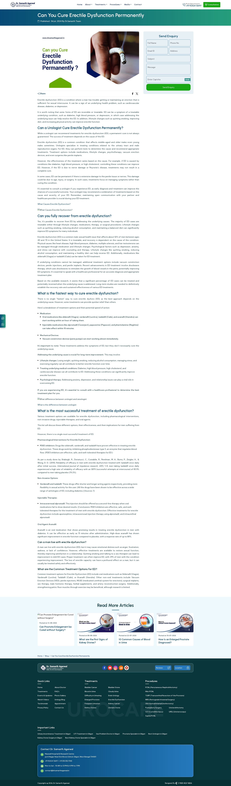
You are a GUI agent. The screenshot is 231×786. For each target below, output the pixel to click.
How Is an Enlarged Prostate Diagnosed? (174, 641)
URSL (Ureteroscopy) (177, 712)
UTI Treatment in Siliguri (83, 734)
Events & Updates (45, 695)
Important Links (46, 727)
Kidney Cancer (114, 703)
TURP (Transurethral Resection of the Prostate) (164, 695)
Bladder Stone (114, 687)
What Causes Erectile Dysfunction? (54, 204)
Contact (138, 4)
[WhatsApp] (3, 324)
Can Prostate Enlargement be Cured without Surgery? (55, 628)
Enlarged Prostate (92, 700)
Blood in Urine (90, 691)
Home (79, 4)
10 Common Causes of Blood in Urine (134, 641)
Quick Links (44, 681)
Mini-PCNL (149, 691)
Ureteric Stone (114, 708)
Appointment (60, 703)
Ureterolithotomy (176, 708)
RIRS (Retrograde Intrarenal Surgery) (160, 700)
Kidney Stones (90, 708)
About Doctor (60, 687)
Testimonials (43, 703)
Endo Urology (113, 695)
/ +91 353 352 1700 (65, 761)
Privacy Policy (43, 708)
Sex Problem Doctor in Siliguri (108, 734)
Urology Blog (60, 700)
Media (127, 4)
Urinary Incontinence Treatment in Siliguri (54, 734)
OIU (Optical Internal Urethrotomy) (159, 703)
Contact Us (59, 708)
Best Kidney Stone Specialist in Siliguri (80, 738)
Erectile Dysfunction (116, 700)
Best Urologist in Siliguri (157, 734)
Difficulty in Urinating (93, 695)
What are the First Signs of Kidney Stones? (93, 641)
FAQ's (57, 691)
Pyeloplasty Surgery (153, 708)
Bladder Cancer (91, 687)
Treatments (100, 4)
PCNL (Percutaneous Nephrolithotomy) (161, 687)
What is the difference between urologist (57, 405)
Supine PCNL (150, 716)
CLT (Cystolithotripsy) (154, 712)
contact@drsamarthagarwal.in (57, 771)
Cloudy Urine (113, 691)
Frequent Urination (92, 703)
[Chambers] (3, 318)
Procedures (115, 4)
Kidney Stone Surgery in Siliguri (50, 738)
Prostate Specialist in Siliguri (134, 734)
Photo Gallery (60, 695)
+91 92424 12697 (51, 761)
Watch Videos (43, 700)
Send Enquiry (168, 87)
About (88, 4)
